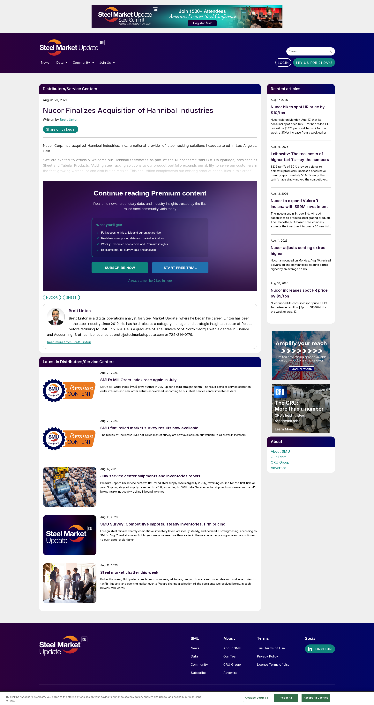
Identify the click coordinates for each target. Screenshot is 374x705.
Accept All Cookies (316, 697)
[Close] (367, 698)
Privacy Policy (267, 656)
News (195, 648)
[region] (187, 698)
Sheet (71, 297)
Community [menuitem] (81, 62)
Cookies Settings (256, 697)
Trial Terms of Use (271, 648)
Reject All (286, 697)
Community (199, 664)
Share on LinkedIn (60, 129)
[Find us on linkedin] (320, 648)
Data (194, 656)
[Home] (80, 47)
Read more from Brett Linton (69, 342)
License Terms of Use (273, 664)
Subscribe (198, 673)
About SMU (280, 451)
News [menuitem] (45, 62)
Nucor (52, 297)
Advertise (278, 468)
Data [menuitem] (60, 62)
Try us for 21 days (314, 63)
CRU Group (280, 462)
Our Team (279, 457)
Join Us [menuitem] (105, 62)
